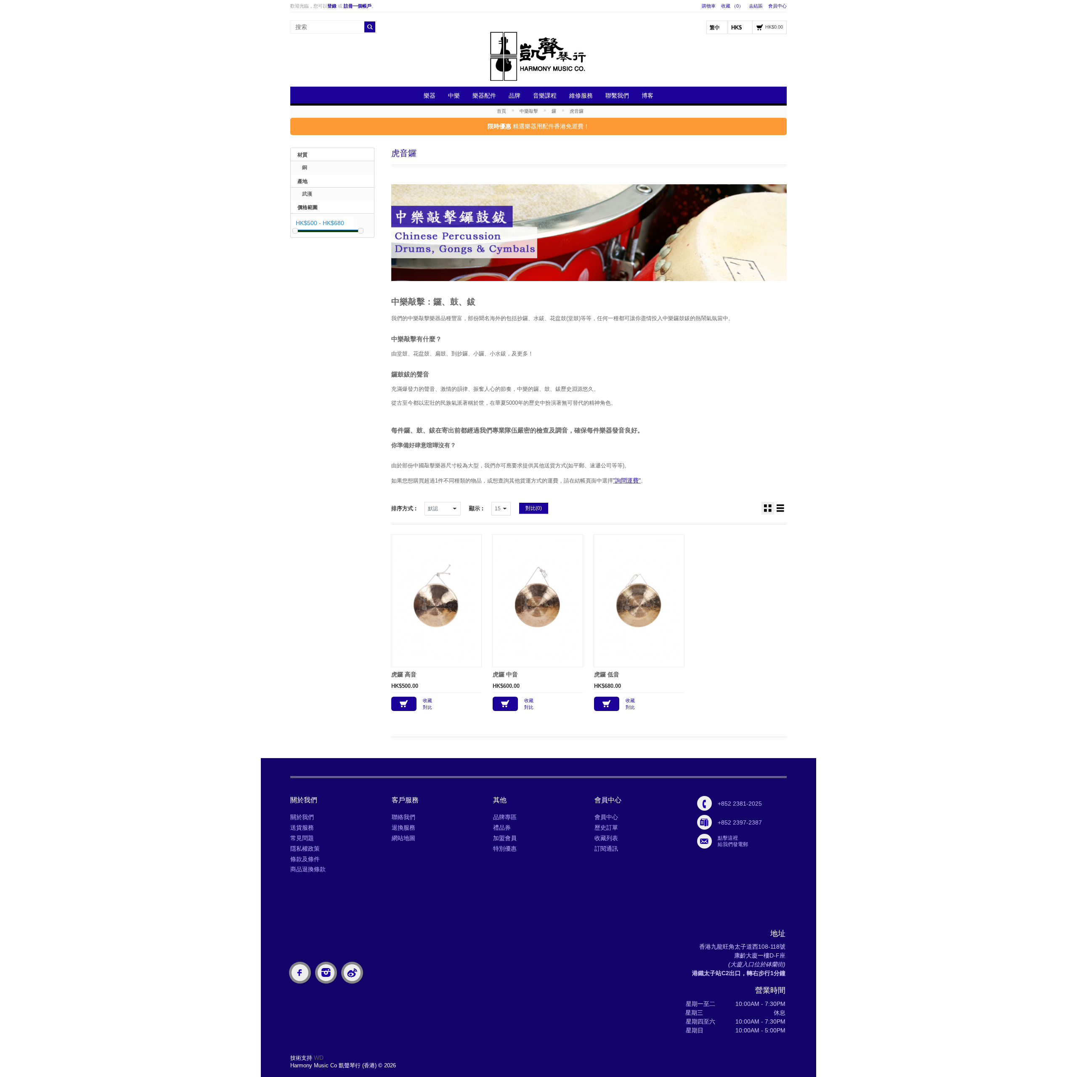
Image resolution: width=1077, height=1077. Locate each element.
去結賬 (756, 5)
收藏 (427, 700)
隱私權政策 (305, 848)
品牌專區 (505, 817)
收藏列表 (606, 838)
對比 (427, 707)
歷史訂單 (606, 827)
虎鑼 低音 (606, 674)
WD (319, 1057)
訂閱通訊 (606, 848)
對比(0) (533, 508)
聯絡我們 (403, 817)
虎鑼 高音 (403, 674)
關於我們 (302, 817)
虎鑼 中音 (505, 674)
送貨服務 (302, 827)
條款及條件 (305, 859)
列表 (780, 508)
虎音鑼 (577, 111)
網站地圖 (403, 838)
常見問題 (302, 838)
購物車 (709, 5)
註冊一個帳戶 (357, 5)
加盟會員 (505, 838)
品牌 (514, 95)
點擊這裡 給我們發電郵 (733, 841)
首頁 (501, 111)
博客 (647, 95)
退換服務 (403, 827)
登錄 (332, 5)
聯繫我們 (617, 95)
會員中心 (777, 5)
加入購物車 (403, 704)
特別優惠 (505, 848)
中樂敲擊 (529, 111)
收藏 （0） (732, 5)
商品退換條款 (308, 869)
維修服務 (581, 95)
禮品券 (502, 827)
